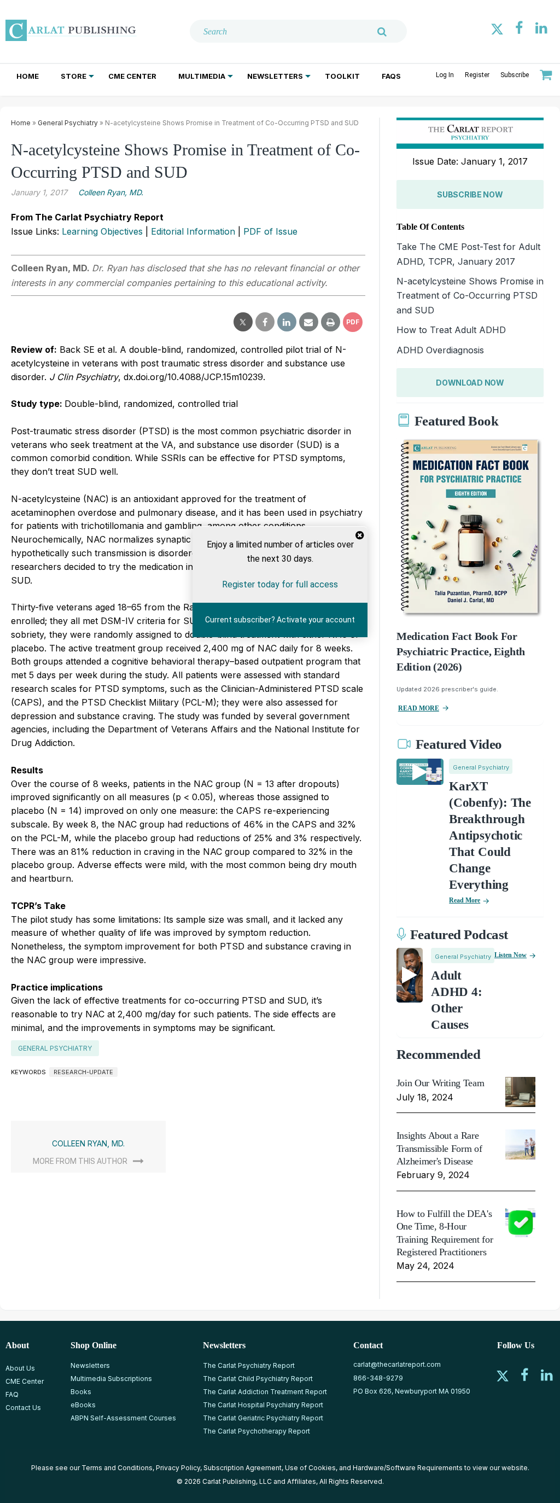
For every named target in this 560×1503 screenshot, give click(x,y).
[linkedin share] (286, 322)
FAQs (391, 76)
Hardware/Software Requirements (408, 1468)
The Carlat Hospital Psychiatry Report (263, 1405)
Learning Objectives (102, 231)
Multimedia (201, 76)
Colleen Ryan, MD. (110, 192)
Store (73, 76)
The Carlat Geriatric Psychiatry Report (263, 1418)
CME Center (132, 76)
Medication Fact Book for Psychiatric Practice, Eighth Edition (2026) (460, 651)
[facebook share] (265, 322)
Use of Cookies (310, 1468)
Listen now (510, 955)
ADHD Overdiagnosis (440, 350)
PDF (352, 322)
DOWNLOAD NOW (470, 382)
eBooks (83, 1405)
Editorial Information (193, 231)
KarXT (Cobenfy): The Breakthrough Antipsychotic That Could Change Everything (490, 835)
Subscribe (514, 75)
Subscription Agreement (242, 1468)
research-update (83, 1072)
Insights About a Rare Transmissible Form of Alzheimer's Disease (439, 1148)
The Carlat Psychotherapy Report (256, 1431)
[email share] (308, 322)
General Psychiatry (68, 123)
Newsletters (275, 76)
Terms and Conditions (117, 1468)
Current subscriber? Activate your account (280, 619)
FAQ (12, 1394)
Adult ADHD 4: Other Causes (456, 1000)
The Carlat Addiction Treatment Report (265, 1392)
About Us (20, 1368)
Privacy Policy (178, 1468)
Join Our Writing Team (440, 1082)
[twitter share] (243, 322)
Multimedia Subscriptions (111, 1378)
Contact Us (23, 1407)
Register (477, 75)
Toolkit (342, 76)
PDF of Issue (270, 231)
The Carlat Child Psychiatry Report (258, 1378)
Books (81, 1392)
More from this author (80, 1161)
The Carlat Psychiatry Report (249, 1365)
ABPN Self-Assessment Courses (123, 1418)
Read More (464, 900)
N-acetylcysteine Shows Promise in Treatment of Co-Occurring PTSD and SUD (470, 296)
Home (27, 76)
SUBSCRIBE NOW (470, 194)
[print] (330, 322)
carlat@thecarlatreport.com (397, 1364)
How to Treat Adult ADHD (451, 329)
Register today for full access (280, 584)
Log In (445, 75)
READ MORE (418, 708)
